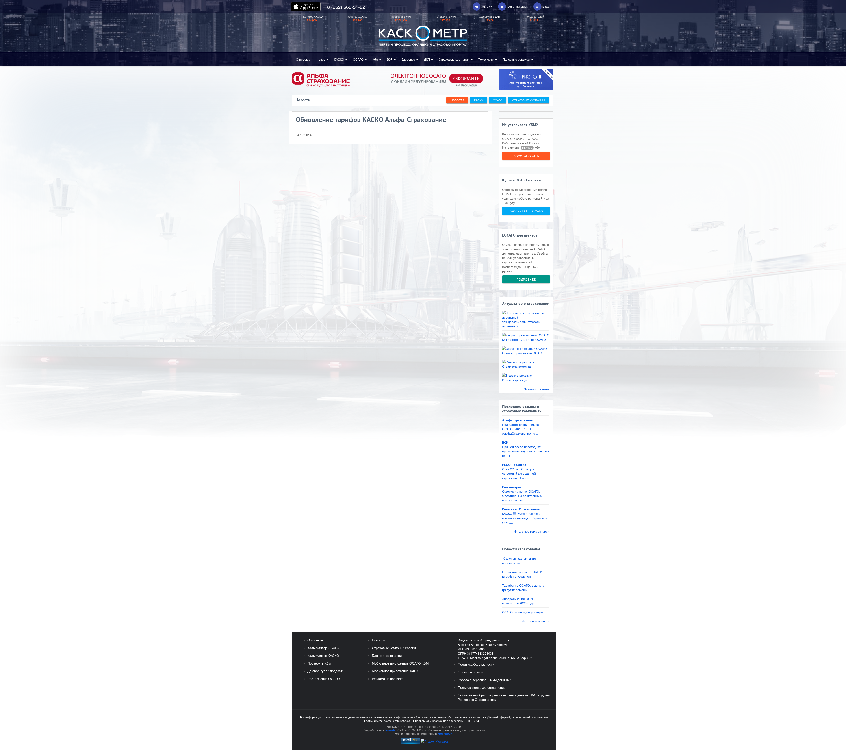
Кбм (375, 59)
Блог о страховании (387, 655)
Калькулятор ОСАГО (323, 648)
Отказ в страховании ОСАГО (522, 353)
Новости (322, 59)
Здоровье (408, 59)
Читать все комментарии (531, 531)
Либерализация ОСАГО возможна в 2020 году (519, 600)
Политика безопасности (476, 664)
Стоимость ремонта (516, 366)
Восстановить (526, 156)
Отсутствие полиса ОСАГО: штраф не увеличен (522, 574)
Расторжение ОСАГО (323, 679)
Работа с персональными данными (484, 680)
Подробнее (526, 279)
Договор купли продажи (325, 671)
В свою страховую (515, 380)
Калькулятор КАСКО (323, 655)
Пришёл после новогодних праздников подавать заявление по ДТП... (525, 451)
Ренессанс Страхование (521, 509)
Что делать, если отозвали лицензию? (521, 323)
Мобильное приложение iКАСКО (396, 671)
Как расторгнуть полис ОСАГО (524, 339)
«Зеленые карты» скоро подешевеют (519, 560)
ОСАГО (358, 59)
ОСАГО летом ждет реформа (523, 612)
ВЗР (390, 59)
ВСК (505, 442)
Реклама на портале (387, 679)
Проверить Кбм (319, 663)
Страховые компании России (394, 648)
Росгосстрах (512, 487)
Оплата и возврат (471, 672)
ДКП (427, 59)
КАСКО (339, 59)
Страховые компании (454, 59)
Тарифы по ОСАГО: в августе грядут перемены (523, 587)
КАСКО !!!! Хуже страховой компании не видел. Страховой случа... (524, 517)
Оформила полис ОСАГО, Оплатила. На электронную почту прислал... (522, 495)
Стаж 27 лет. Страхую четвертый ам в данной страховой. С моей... (519, 473)
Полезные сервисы (517, 59)
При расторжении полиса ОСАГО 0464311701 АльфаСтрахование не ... (520, 428)
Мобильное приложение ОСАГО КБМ (400, 663)
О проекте (303, 59)
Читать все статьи (536, 389)
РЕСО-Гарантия (514, 464)
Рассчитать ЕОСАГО (526, 211)
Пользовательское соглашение (481, 687)
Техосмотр (486, 59)
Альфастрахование (517, 420)
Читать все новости (535, 621)
